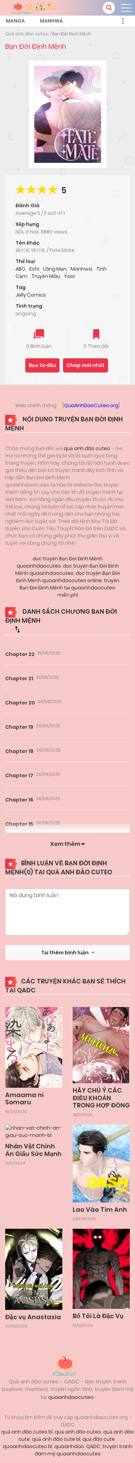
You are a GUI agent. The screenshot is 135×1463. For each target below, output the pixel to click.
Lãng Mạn (54, 268)
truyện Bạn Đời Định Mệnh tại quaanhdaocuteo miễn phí (69, 587)
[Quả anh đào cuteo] (67, 1364)
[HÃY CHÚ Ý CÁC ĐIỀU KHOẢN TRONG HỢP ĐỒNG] (101, 1044)
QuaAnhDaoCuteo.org (91, 405)
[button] (109, 8)
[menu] (126, 8)
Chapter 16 (19, 799)
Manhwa (51, 20)
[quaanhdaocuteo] (34, 7)
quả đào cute (99, 1439)
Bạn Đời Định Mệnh (71, 34)
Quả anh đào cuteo (27, 34)
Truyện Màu (46, 276)
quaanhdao (69, 1446)
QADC (93, 1446)
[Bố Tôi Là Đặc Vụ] (101, 1268)
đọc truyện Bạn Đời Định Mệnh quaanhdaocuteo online (68, 577)
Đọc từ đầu (42, 365)
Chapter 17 (19, 775)
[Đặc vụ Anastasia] (33, 1268)
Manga (15, 20)
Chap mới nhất (85, 365)
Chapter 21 (19, 678)
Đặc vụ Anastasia (33, 1317)
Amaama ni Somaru (24, 1098)
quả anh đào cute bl (56, 1439)
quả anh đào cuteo (87, 448)
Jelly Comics (31, 294)
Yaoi (69, 276)
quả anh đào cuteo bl (27, 1431)
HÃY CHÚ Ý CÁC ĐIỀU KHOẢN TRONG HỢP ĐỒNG (101, 1098)
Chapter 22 (20, 654)
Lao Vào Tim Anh (100, 1209)
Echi (34, 268)
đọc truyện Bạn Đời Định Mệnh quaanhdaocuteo (60, 562)
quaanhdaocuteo (71, 1397)
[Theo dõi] (96, 334)
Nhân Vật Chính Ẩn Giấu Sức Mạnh (33, 1150)
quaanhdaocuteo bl (27, 1446)
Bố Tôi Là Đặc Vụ (98, 1316)
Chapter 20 (20, 702)
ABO (20, 268)
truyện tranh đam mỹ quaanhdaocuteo (84, 1450)
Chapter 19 (19, 727)
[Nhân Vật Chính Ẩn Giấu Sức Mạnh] (33, 1131)
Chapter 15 (19, 824)
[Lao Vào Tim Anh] (101, 1162)
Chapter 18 (19, 751)
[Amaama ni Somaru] (33, 1046)
